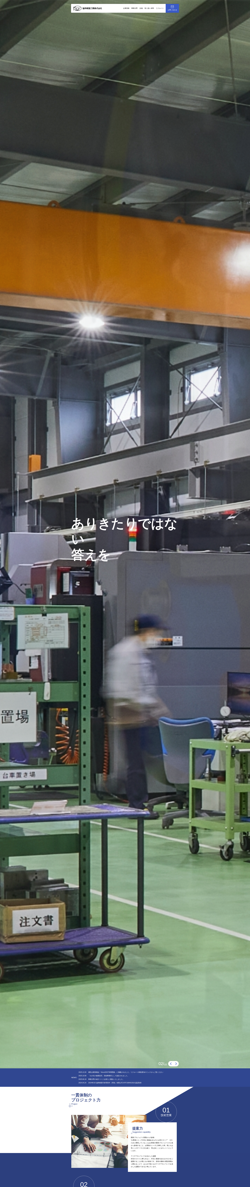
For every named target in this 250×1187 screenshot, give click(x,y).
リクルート (160, 8)
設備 (141, 8)
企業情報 (126, 8)
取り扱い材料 (149, 8)
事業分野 (134, 8)
